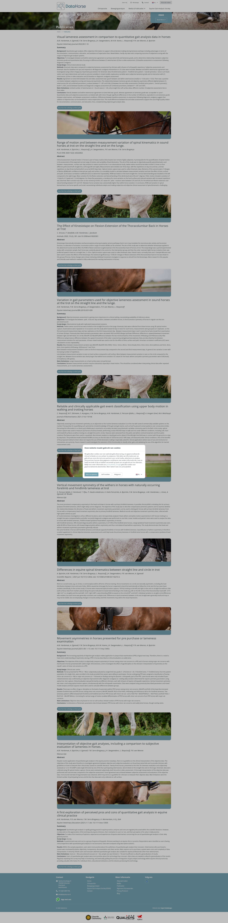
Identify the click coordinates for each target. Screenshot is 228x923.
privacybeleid (110, 465)
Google (118, 465)
